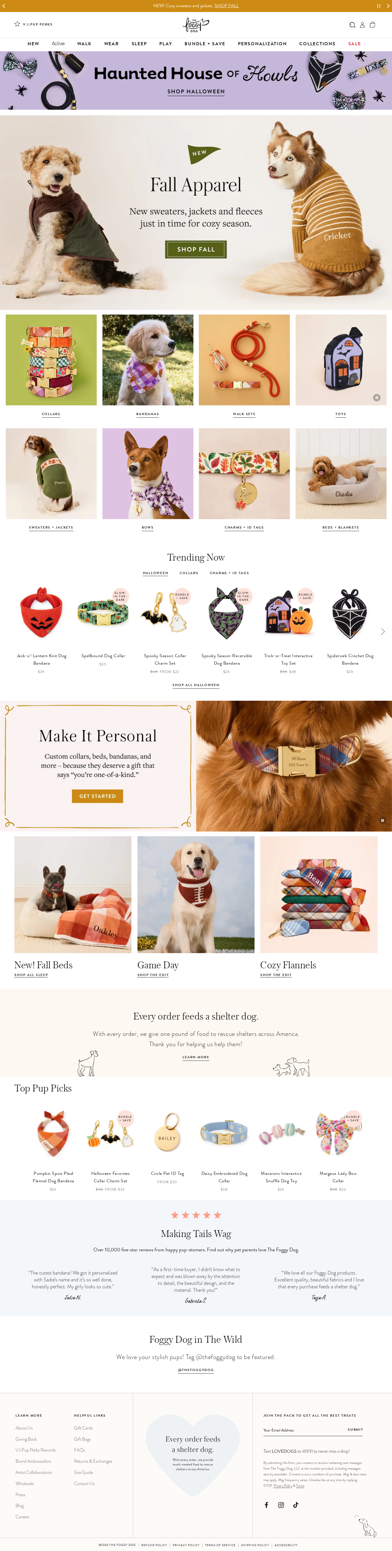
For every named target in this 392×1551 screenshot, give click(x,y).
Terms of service (220, 1545)
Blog (19, 1505)
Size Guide (83, 1472)
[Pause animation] (377, 397)
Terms (300, 1485)
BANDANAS (147, 414)
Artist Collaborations (33, 1472)
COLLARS (51, 414)
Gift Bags (82, 1439)
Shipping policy (255, 1545)
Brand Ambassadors (33, 1461)
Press (20, 1494)
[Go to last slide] (4, 6)
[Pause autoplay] (378, 6)
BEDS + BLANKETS (341, 528)
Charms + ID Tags (244, 528)
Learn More (196, 1057)
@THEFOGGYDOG (196, 1370)
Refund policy (154, 1545)
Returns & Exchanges (93, 1461)
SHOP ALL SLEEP (31, 975)
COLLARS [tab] (189, 573)
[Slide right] (383, 631)
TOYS (340, 414)
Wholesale (24, 1483)
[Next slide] (388, 6)
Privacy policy (186, 1545)
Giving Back (26, 1439)
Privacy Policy (282, 1485)
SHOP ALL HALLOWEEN (196, 685)
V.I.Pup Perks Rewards (35, 1450)
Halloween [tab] (155, 573)
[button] (373, 25)
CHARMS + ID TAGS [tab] (229, 573)
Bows (148, 528)
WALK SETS (244, 414)
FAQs (79, 1450)
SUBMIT (355, 1430)
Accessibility (286, 1545)
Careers (22, 1516)
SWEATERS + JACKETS (51, 528)
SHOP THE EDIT (153, 975)
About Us (24, 1428)
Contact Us (84, 1483)
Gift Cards (83, 1428)
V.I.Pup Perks (38, 25)
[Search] (353, 25)
